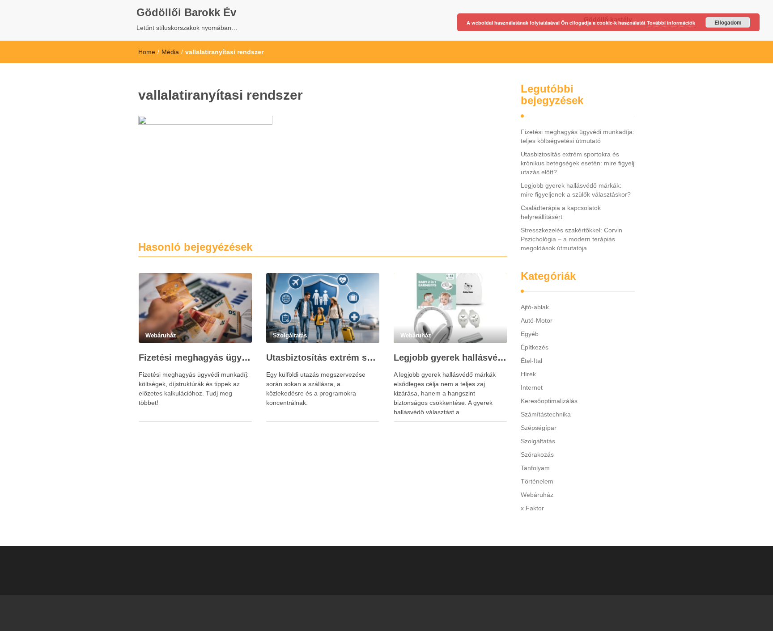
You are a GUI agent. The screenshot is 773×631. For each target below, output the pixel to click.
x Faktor (532, 508)
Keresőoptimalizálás (549, 400)
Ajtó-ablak (535, 307)
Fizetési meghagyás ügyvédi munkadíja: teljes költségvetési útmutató (195, 357)
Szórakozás (537, 454)
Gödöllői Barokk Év (186, 12)
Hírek (528, 374)
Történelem (537, 481)
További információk (671, 22)
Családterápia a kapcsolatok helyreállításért (561, 212)
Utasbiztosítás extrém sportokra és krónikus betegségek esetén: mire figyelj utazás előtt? (322, 357)
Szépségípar (538, 427)
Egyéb (530, 333)
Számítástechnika (546, 414)
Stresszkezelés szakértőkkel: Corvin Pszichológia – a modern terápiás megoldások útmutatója (571, 239)
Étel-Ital (531, 360)
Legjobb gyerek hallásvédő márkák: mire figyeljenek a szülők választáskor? (450, 357)
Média (170, 51)
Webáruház (537, 494)
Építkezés (534, 347)
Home (146, 51)
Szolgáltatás (538, 441)
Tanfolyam (535, 467)
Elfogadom (728, 22)
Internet (532, 387)
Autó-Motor (536, 320)
